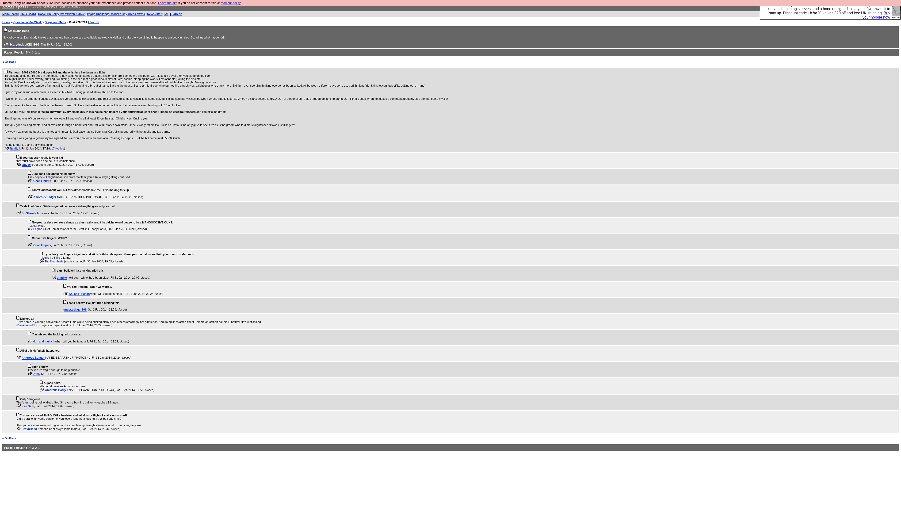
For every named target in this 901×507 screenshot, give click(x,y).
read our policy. (231, 3)
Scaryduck (16, 44)
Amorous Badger (44, 197)
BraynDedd (29, 429)
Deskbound (25, 325)
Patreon (177, 14)
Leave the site (167, 3)
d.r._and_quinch (79, 294)
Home (6, 22)
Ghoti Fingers (42, 181)
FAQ (166, 14)
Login (63, 6)
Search (94, 22)
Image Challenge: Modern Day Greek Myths (116, 14)
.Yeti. (36, 374)
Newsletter (154, 14)
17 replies (57, 148)
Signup (75, 6)
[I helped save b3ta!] (7, 44)
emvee (26, 164)
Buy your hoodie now (876, 15)
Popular (19, 52)
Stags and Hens (55, 22)
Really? (15, 148)
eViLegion (35, 229)
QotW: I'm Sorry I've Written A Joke (61, 14)
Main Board (10, 14)
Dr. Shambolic (31, 213)
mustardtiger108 (75, 309)
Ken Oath (28, 406)
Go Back (10, 62)
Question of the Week (27, 22)
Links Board (28, 14)
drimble (62, 277)
